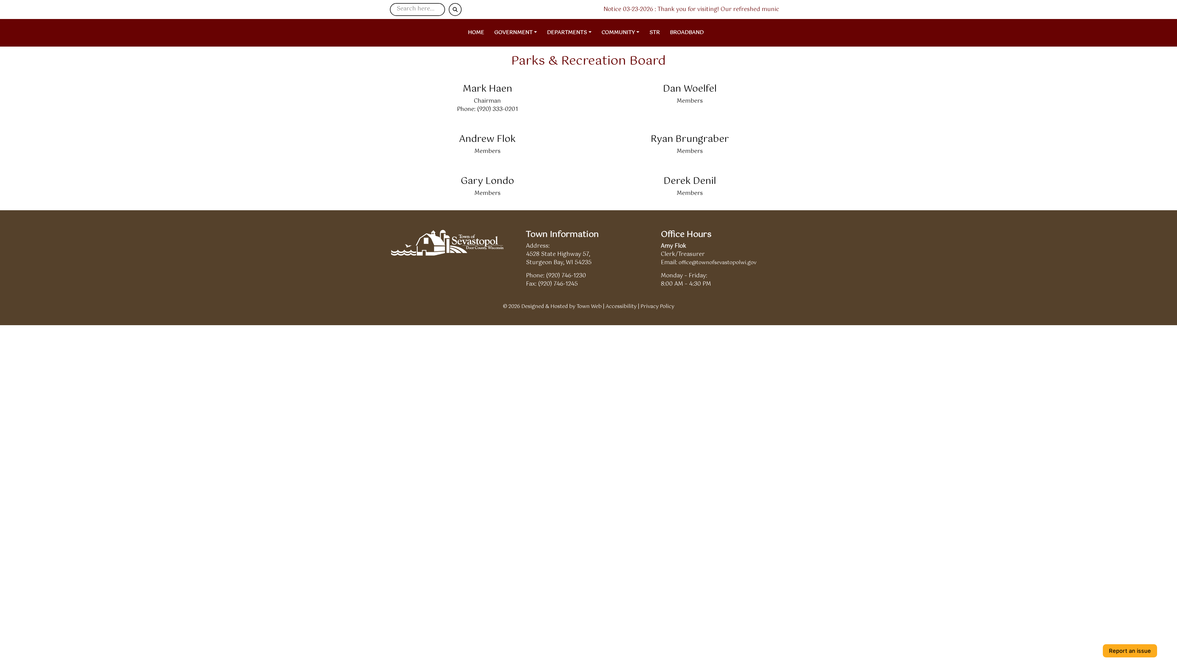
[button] (518, 32)
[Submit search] (455, 9)
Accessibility (621, 306)
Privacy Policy (657, 306)
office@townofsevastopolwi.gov (717, 263)
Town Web (589, 306)
